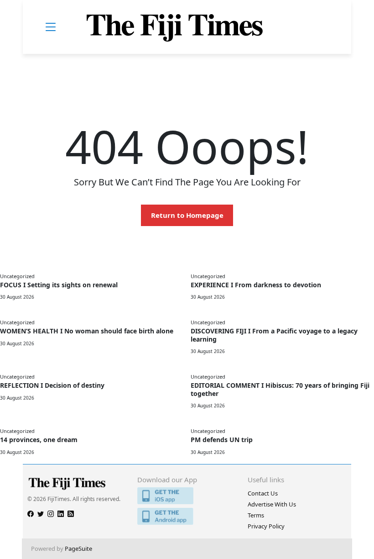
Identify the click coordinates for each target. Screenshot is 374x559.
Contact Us (263, 493)
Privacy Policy (266, 526)
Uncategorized (17, 276)
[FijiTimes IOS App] (186, 495)
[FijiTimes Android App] (186, 516)
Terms (256, 515)
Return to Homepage (187, 215)
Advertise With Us (272, 504)
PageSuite (78, 548)
